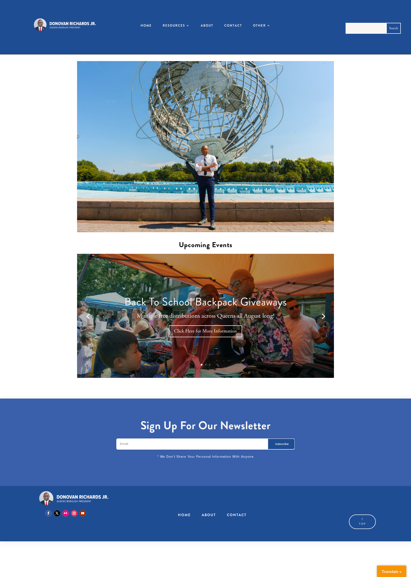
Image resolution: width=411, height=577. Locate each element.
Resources (174, 25)
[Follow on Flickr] (65, 513)
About (207, 25)
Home (146, 25)
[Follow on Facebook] (48, 513)
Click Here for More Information (205, 331)
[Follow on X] (57, 513)
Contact (233, 25)
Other (259, 25)
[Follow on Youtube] (82, 513)
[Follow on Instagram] (74, 513)
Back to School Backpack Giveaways (205, 301)
